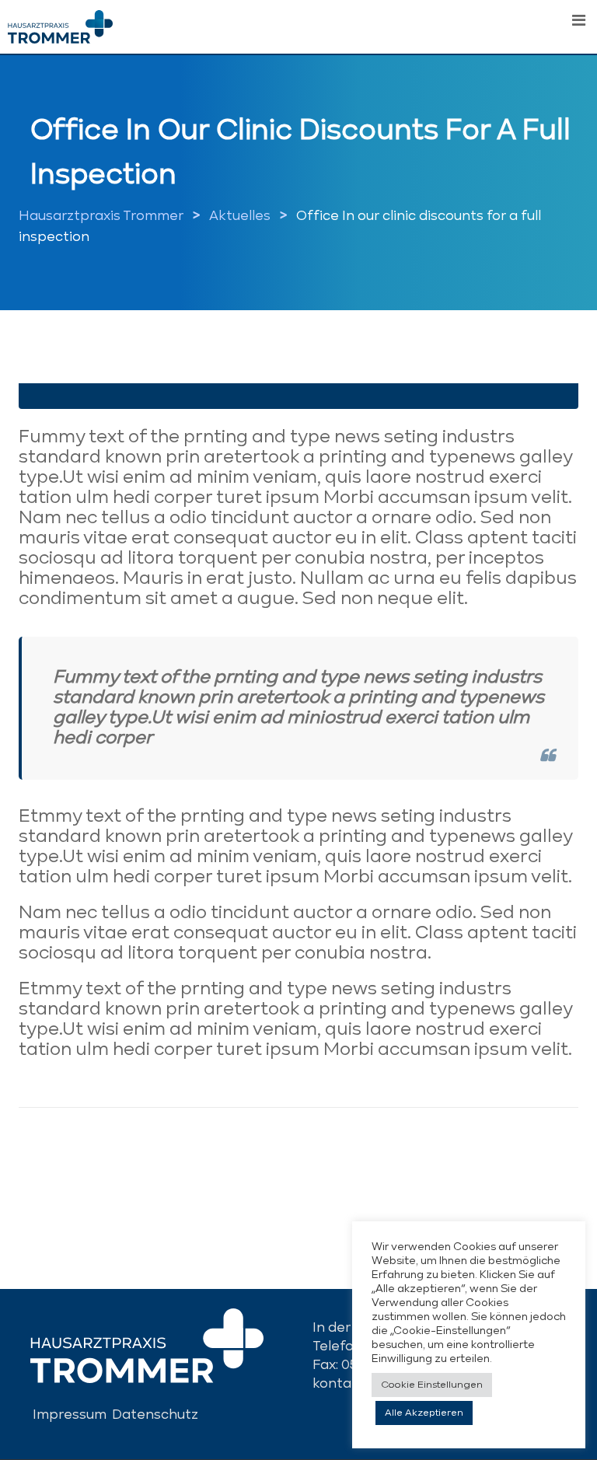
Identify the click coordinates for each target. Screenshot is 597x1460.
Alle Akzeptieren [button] (424, 1413)
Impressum (69, 1416)
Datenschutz (155, 1416)
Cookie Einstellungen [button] (432, 1385)
